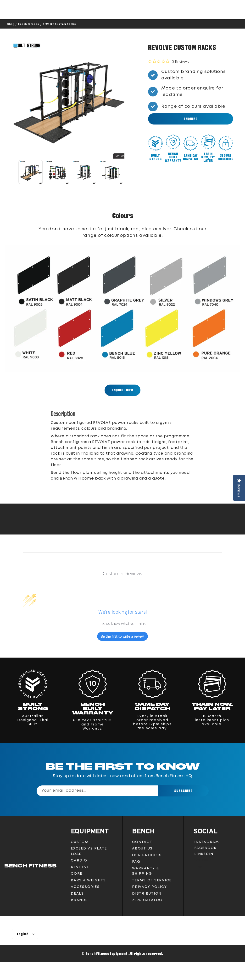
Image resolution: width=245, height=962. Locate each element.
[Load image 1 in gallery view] (30, 172)
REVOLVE (80, 867)
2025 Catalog (147, 900)
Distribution (146, 893)
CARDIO (79, 860)
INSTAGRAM (206, 843)
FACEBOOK (205, 849)
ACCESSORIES (85, 886)
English (23, 934)
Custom (80, 842)
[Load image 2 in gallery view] (57, 172)
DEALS (77, 893)
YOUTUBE (202, 861)
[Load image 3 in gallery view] (84, 172)
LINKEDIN (205, 855)
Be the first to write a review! (122, 636)
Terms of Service (152, 880)
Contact (142, 842)
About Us (142, 848)
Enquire (190, 119)
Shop (10, 24)
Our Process (146, 855)
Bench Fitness (28, 24)
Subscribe (183, 791)
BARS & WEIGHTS (88, 880)
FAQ (136, 861)
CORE (76, 873)
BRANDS (79, 900)
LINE (198, 868)
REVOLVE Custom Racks (59, 24)
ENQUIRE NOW (122, 390)
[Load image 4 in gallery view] (111, 172)
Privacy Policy (149, 886)
